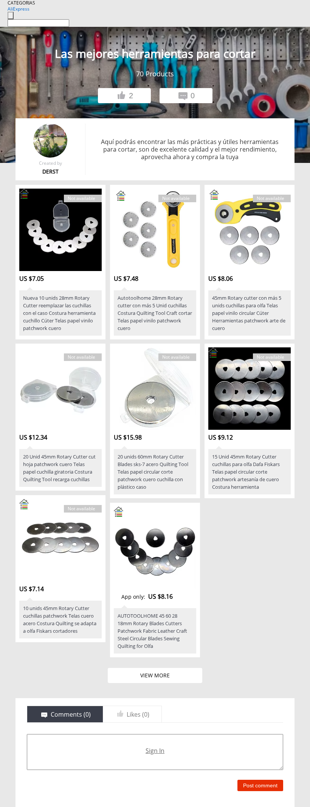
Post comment (260, 785)
